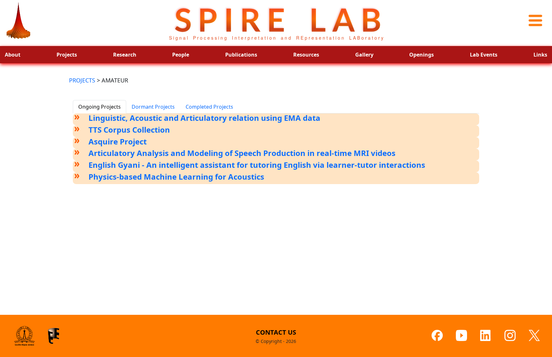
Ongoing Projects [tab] (99, 106)
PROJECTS (82, 80)
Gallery (364, 54)
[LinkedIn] (485, 335)
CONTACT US (276, 332)
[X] (534, 336)
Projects (67, 54)
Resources (306, 54)
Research (124, 54)
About (12, 54)
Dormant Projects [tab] (153, 106)
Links (540, 54)
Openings (421, 54)
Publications (241, 54)
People (180, 54)
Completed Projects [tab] (209, 106)
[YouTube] (461, 335)
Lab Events (483, 54)
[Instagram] (510, 335)
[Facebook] (437, 335)
